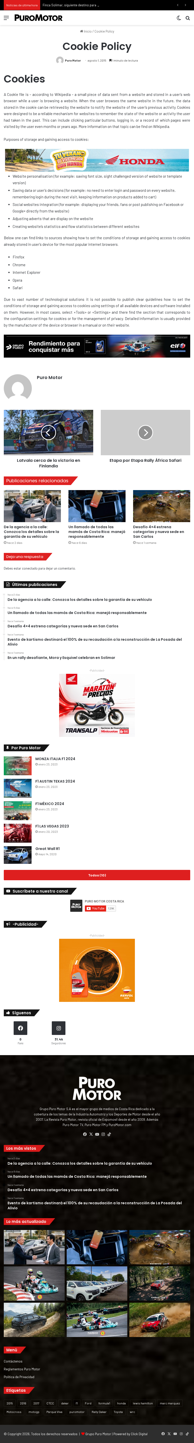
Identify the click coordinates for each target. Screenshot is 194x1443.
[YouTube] (97, 1134)
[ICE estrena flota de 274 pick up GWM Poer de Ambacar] (97, 1283)
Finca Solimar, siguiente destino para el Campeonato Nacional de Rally (93, 5)
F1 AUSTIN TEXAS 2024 (55, 781)
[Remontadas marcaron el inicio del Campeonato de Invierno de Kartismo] (97, 1320)
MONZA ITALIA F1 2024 (55, 758)
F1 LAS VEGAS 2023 (52, 826)
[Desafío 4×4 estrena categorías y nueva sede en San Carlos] (161, 506)
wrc (132, 1411)
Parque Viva (54, 1411)
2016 (23, 1403)
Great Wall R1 (47, 848)
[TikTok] (109, 1134)
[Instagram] (103, 1134)
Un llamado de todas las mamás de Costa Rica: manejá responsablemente (96, 531)
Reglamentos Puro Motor (22, 1369)
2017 (36, 1403)
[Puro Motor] (39, 17)
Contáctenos (13, 1361)
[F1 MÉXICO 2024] (18, 810)
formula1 (104, 1403)
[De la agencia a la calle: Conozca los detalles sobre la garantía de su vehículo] (32, 506)
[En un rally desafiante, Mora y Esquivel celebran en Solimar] (159, 1283)
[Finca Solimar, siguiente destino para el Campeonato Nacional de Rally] (159, 1320)
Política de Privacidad (19, 1377)
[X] (91, 1134)
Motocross (14, 1411)
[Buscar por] (187, 19)
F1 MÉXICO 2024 (49, 803)
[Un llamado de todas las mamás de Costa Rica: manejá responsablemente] (97, 506)
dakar (65, 1403)
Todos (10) (97, 875)
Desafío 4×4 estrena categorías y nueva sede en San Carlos (158, 531)
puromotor (77, 1411)
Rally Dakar (99, 1411)
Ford (88, 1403)
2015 (10, 1403)
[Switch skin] (178, 19)
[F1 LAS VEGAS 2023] (18, 833)
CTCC (50, 1403)
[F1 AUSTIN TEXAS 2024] (18, 788)
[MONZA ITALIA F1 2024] (18, 765)
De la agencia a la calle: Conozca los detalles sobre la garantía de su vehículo (31, 531)
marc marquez (170, 1403)
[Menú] (6, 19)
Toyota (118, 1411)
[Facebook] (85, 1134)
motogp (34, 1411)
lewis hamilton (143, 1403)
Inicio (87, 31)
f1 (77, 1403)
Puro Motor (73, 60)
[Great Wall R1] (18, 855)
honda (121, 1403)
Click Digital (139, 1434)
